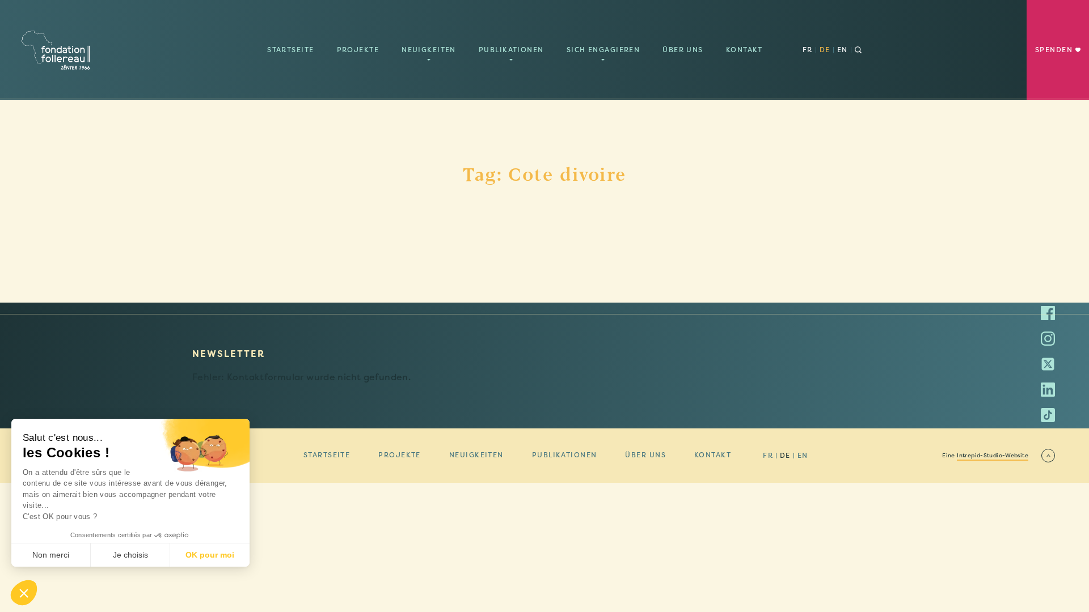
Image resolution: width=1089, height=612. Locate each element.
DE (825, 49)
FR (808, 49)
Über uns (682, 49)
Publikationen (511, 49)
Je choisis (130, 554)
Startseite (290, 49)
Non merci (50, 554)
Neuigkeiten (429, 49)
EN (842, 49)
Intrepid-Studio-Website (992, 455)
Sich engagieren (603, 49)
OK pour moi (209, 554)
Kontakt (744, 49)
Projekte (358, 49)
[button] (23, 592)
